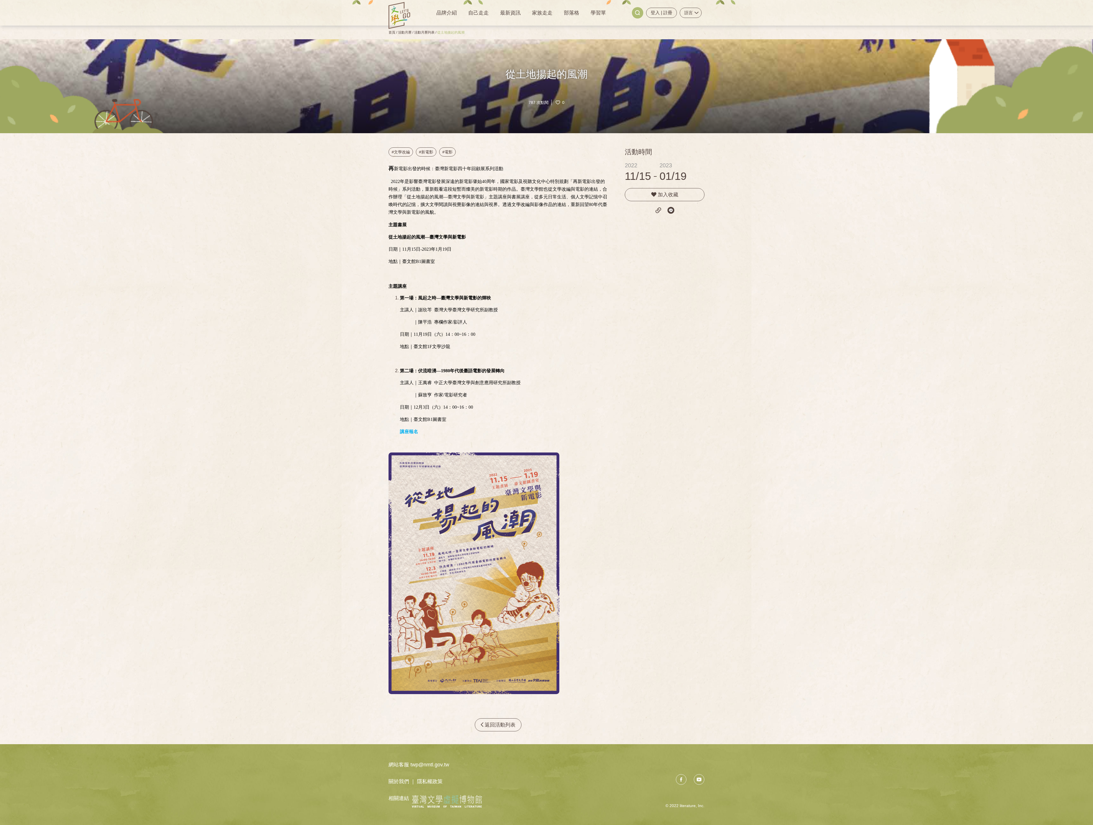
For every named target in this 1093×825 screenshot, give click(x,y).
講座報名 (409, 431)
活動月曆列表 (424, 32)
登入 (656, 12)
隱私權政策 (430, 781)
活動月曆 (405, 32)
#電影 (447, 152)
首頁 (392, 32)
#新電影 (426, 152)
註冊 (667, 12)
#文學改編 (401, 152)
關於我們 (399, 781)
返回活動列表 (499, 725)
